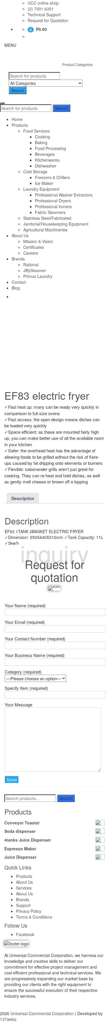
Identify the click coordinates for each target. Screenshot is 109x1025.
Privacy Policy (28, 911)
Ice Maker (44, 183)
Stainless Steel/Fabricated (47, 218)
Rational (30, 264)
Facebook (25, 934)
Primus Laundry (37, 276)
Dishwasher (45, 166)
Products (20, 125)
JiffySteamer (34, 270)
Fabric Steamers (50, 212)
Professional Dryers (53, 200)
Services (24, 888)
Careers (30, 253)
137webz (8, 1019)
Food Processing (50, 148)
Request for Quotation (48, 20)
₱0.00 (41, 29)
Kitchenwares (47, 160)
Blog (16, 288)
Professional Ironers (53, 206)
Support (23, 905)
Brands (18, 259)
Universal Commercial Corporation (42, 1013)
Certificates (33, 247)
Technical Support (44, 14)
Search (17, 90)
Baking (41, 142)
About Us (20, 235)
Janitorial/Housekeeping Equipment (55, 224)
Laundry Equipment (41, 189)
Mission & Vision (38, 241)
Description (22, 498)
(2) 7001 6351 (41, 9)
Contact (19, 282)
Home (17, 119)
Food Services (36, 131)
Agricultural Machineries (45, 230)
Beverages (45, 154)
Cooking (42, 137)
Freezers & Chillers (52, 177)
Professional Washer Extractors (63, 195)
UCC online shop (43, 3)
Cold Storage (35, 171)
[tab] (23, 498)
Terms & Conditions (34, 917)
